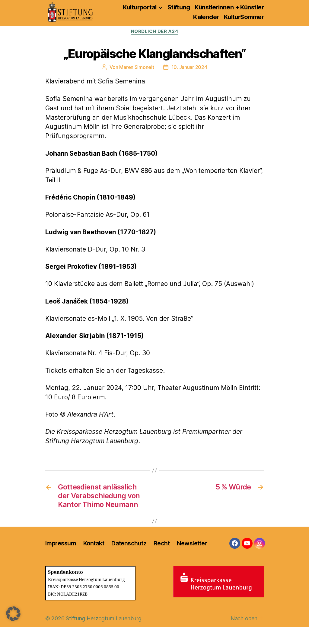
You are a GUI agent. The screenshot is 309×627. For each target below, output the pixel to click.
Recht (162, 543)
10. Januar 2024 (189, 67)
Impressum (60, 543)
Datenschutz (128, 543)
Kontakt (93, 543)
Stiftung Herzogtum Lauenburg (103, 618)
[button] (13, 613)
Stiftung (178, 7)
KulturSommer (244, 17)
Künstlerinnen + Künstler (229, 7)
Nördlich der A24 (154, 31)
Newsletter (192, 543)
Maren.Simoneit (136, 67)
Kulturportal (139, 7)
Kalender (206, 17)
